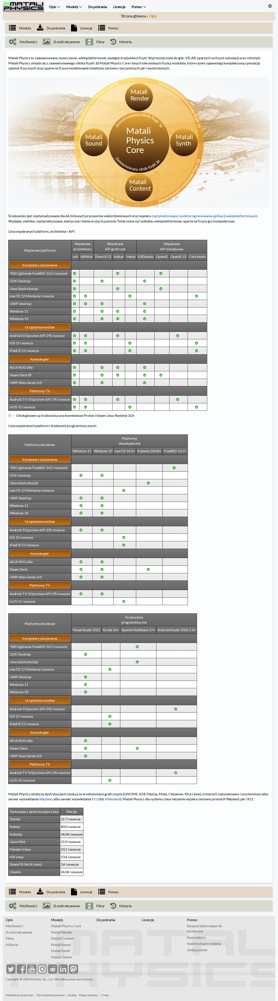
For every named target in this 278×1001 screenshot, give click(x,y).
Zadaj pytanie (197, 950)
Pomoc (137, 7)
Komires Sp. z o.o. (42, 979)
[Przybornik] (270, 6)
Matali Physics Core (66, 926)
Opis (52, 7)
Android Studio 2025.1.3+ (176, 630)
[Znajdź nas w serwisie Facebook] (21, 970)
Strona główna (133, 15)
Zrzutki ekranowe (19, 932)
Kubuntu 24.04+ (149, 451)
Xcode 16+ (111, 630)
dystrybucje (28, 288)
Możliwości (14, 926)
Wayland (45, 799)
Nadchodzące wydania (204, 943)
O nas (105, 995)
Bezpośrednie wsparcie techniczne (204, 928)
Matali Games (61, 957)
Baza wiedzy (196, 937)
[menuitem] (53, 7)
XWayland (112, 799)
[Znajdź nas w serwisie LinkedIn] (62, 970)
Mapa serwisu (88, 995)
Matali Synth (60, 951)
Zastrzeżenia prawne (50, 995)
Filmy (10, 938)
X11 (95, 799)
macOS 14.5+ (125, 451)
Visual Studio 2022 (86, 630)
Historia (12, 944)
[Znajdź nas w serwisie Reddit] (52, 970)
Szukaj (72, 995)
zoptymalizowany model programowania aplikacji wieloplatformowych (204, 216)
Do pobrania (97, 7)
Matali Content (62, 938)
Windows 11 (82, 451)
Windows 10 (103, 451)
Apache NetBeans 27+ (138, 630)
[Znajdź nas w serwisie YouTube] (31, 970)
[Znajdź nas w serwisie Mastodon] (73, 970)
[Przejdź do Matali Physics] (23, 6)
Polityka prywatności (19, 995)
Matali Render (61, 932)
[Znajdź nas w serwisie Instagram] (41, 970)
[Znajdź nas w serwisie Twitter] (10, 970)
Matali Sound (61, 944)
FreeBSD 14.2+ (175, 451)
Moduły (72, 7)
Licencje (119, 7)
